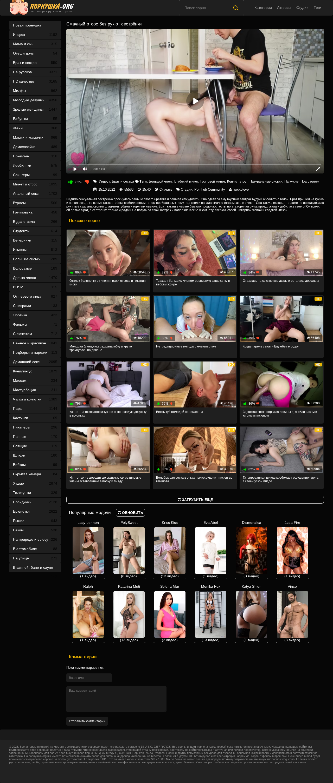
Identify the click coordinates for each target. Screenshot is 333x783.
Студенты (35, 231)
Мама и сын (35, 44)
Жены (35, 128)
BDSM (35, 287)
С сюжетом (35, 334)
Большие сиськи (35, 259)
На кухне (291, 181)
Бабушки (35, 119)
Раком (35, 530)
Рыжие (35, 521)
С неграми (35, 306)
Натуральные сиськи (265, 181)
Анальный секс (35, 193)
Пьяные (35, 436)
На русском (35, 72)
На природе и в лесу (35, 539)
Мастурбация (35, 390)
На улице (35, 558)
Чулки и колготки (35, 399)
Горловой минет (212, 181)
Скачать (165, 189)
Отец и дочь (35, 53)
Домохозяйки (35, 147)
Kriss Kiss (170, 549)
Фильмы (35, 324)
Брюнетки (35, 511)
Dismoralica (251, 549)
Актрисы (284, 7)
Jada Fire (292, 549)
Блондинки (35, 502)
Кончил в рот (237, 181)
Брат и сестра (35, 63)
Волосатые (35, 268)
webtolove (241, 189)
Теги (317, 7)
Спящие (35, 446)
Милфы (35, 91)
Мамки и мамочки (35, 137)
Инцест (104, 181)
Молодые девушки (35, 100)
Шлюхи (35, 455)
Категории (263, 7)
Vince (292, 613)
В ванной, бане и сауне (35, 568)
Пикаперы (35, 427)
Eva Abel (211, 549)
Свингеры (35, 175)
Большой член (160, 181)
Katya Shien (251, 613)
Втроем (35, 203)
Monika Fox (210, 613)
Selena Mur (169, 613)
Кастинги (35, 418)
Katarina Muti (129, 613)
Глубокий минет (186, 181)
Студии (302, 7)
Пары (35, 408)
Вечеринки (35, 240)
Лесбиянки (35, 165)
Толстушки (35, 493)
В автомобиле (35, 549)
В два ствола (35, 221)
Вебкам (35, 465)
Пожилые (35, 156)
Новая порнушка (27, 25)
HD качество (35, 81)
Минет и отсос (35, 184)
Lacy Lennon (88, 549)
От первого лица (35, 296)
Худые (35, 483)
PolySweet (129, 549)
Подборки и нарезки (35, 352)
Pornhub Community (209, 189)
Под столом (309, 181)
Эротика (35, 315)
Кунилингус (35, 371)
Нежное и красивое (35, 343)
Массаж (35, 380)
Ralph (88, 613)
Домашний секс (35, 362)
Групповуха (35, 212)
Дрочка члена (35, 278)
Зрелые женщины (35, 109)
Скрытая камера (35, 474)
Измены (35, 249)
